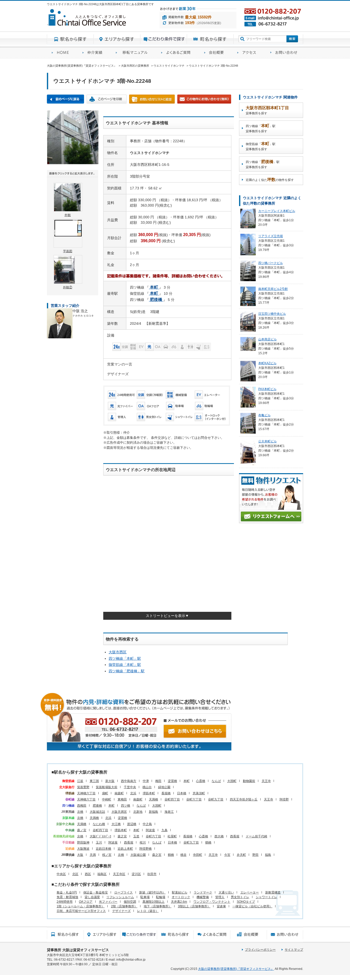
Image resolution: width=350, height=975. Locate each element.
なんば (216, 781)
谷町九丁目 (215, 799)
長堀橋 (166, 793)
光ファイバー (108, 901)
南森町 (119, 793)
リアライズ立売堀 (270, 236)
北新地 (137, 812)
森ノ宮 (81, 830)
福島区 (102, 874)
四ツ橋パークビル (270, 263)
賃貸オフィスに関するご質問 (178, 52)
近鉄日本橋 (103, 848)
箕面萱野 (83, 787)
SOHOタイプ (246, 901)
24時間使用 (65, 901)
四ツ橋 (125, 805)
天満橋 (153, 799)
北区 (75, 874)
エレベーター (249, 892)
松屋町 (172, 836)
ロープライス (123, 892)
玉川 (99, 842)
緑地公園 (164, 787)
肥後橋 (97, 805)
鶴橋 (208, 842)
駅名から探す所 (65, 934)
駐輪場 (160, 897)
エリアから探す (117, 39)
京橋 (80, 812)
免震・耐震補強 (67, 897)
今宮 (227, 855)
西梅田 (81, 805)
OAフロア (85, 901)
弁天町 (241, 855)
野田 (255, 855)
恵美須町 (199, 793)
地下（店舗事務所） (157, 906)
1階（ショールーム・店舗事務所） (81, 906)
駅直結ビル (179, 892)
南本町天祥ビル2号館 (273, 289)
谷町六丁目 (194, 799)
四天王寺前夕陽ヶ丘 (244, 799)
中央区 (61, 874)
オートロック (181, 897)
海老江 (169, 812)
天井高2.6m (179, 901)
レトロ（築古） (148, 911)
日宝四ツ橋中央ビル (272, 314)
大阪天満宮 (119, 812)
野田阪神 (83, 842)
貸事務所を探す (267, 110)
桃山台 (147, 787)
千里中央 (130, 787)
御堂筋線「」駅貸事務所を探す (260, 146)
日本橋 (181, 793)
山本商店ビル (267, 339)
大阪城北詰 (97, 812)
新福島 (153, 812)
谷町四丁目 (172, 799)
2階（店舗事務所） (124, 906)
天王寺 (266, 781)
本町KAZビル (267, 363)
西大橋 (219, 836)
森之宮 (122, 836)
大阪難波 (83, 848)
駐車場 (145, 897)
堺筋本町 (149, 793)
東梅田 (122, 799)
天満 (93, 855)
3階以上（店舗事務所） (194, 906)
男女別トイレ (240, 897)
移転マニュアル (133, 52)
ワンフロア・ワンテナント (211, 901)
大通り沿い (226, 892)
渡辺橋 (131, 824)
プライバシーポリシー (260, 949)
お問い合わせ (284, 52)
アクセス (249, 52)
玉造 (136, 836)
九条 (164, 830)
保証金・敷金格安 (95, 892)
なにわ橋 (99, 824)
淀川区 (136, 874)
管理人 (219, 897)
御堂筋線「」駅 (125, 665)
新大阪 (110, 781)
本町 (186, 781)
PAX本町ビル (267, 389)
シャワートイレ (266, 897)
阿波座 (150, 830)
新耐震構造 (273, 892)
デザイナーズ (121, 911)
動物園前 (249, 781)
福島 (268, 855)
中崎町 (106, 799)
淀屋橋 (172, 781)
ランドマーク (203, 892)
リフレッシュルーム (120, 897)
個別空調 (130, 901)
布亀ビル (264, 415)
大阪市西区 (118, 652)
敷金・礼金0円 (67, 892)
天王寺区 (119, 874)
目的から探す (163, 39)
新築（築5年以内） (152, 892)
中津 (146, 781)
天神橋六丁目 (86, 793)
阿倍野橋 (145, 848)
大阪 (80, 855)
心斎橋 (200, 781)
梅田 (158, 781)
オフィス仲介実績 (94, 52)
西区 (88, 874)
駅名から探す (70, 39)
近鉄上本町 (125, 848)
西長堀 (234, 836)
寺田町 (197, 855)
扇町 (105, 793)
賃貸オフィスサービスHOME (62, 52)
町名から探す (210, 39)
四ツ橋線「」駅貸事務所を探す (260, 128)
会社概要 (216, 52)
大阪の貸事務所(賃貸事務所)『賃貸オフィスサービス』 (236, 969)
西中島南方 (128, 781)
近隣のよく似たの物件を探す (270, 179)
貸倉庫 (221, 906)
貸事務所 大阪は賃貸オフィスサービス (78, 950)
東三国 (94, 781)
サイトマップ (294, 949)
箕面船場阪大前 (106, 787)
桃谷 (183, 855)
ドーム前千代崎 (256, 836)
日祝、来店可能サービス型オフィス (81, 911)
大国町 (231, 781)
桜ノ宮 (106, 855)
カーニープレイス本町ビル (276, 211)
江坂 (80, 781)
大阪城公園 (138, 855)
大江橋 (116, 824)
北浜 (133, 793)
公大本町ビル (267, 441)
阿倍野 (284, 799)
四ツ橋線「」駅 (125, 658)
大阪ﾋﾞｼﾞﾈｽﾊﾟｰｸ (100, 836)
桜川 (143, 842)
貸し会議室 (92, 897)
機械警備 (203, 897)
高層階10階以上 (153, 901)
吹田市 (152, 874)
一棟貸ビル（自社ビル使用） (252, 906)
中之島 (147, 824)
